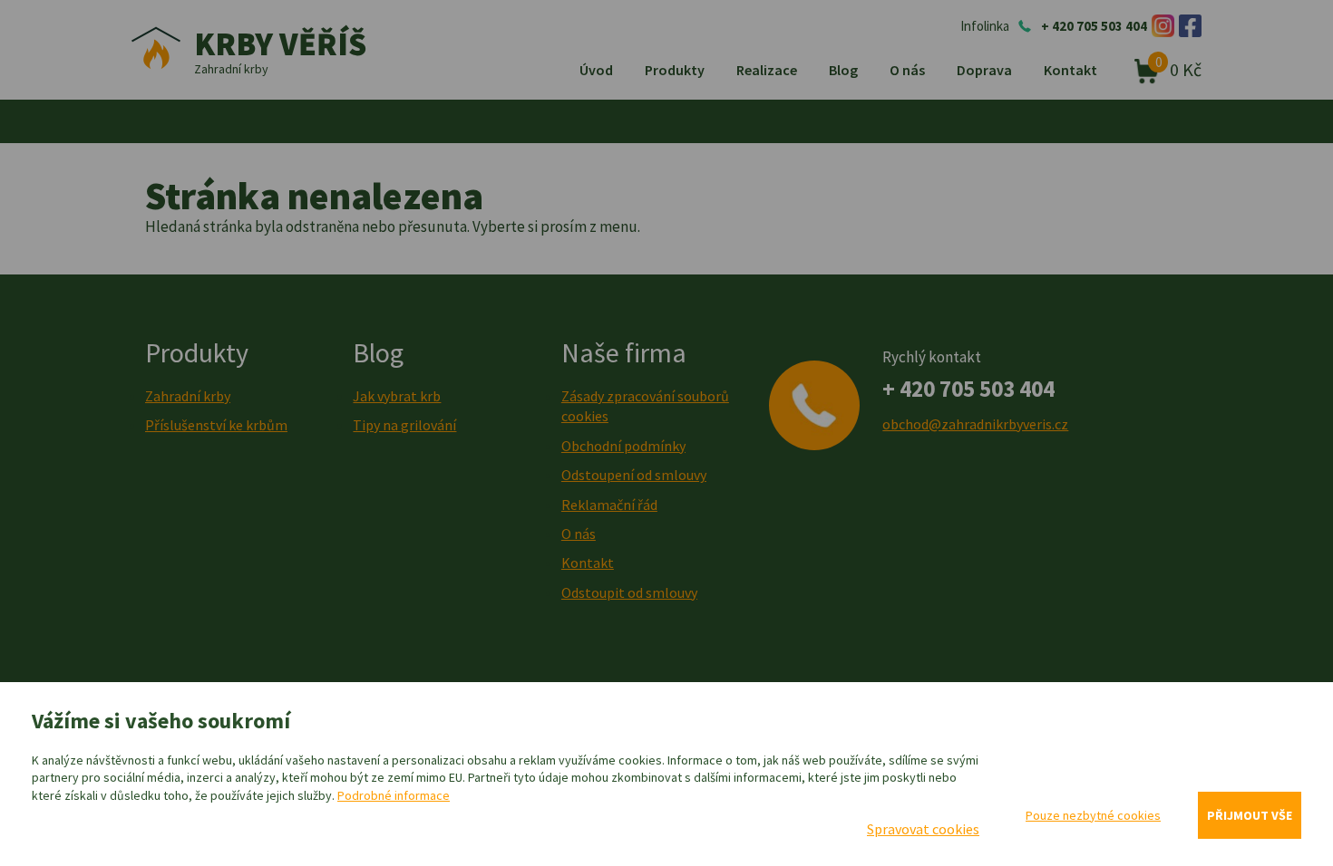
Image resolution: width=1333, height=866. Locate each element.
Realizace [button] (766, 70)
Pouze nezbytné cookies (1093, 815)
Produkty (675, 70)
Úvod (596, 70)
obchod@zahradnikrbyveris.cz (975, 424)
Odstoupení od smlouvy (633, 475)
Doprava (984, 70)
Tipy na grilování (404, 425)
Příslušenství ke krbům (216, 425)
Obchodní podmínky (623, 446)
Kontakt (1070, 70)
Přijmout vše (1249, 815)
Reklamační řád (609, 505)
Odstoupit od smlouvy (629, 592)
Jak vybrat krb (397, 396)
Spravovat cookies (923, 829)
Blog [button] (843, 70)
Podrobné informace (393, 795)
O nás (907, 70)
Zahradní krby (187, 396)
